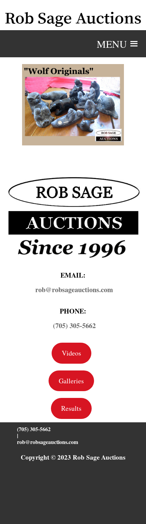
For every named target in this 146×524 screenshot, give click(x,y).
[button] (112, 43)
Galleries (71, 380)
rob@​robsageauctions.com (74, 290)
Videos (71, 353)
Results (71, 408)
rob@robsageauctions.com (47, 442)
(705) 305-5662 (74, 325)
